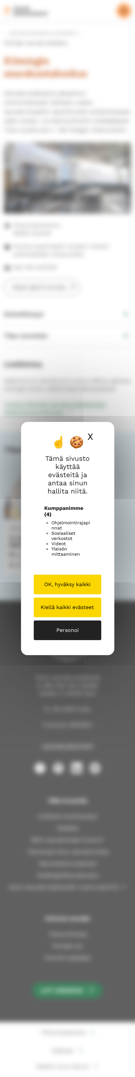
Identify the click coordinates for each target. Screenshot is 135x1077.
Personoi (67, 630)
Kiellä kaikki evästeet (67, 607)
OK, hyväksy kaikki (67, 584)
